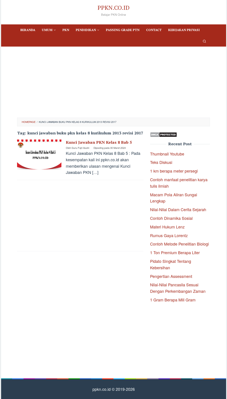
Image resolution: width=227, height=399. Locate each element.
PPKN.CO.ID (113, 7)
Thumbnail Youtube (167, 154)
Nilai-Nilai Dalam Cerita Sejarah (178, 209)
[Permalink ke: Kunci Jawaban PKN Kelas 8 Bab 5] (39, 154)
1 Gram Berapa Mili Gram (173, 300)
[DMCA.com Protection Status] (163, 134)
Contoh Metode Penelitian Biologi (179, 244)
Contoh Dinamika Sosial (171, 218)
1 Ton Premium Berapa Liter (175, 252)
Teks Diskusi (161, 162)
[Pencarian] (204, 41)
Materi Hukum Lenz (167, 227)
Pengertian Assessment (171, 276)
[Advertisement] (113, 82)
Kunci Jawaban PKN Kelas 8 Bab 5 (99, 142)
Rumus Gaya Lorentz (169, 235)
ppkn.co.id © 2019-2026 (113, 389)
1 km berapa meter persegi (174, 171)
